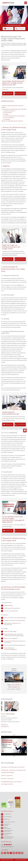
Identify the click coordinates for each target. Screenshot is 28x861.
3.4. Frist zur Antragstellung (8, 117)
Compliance (14, 623)
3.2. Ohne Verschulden (7, 112)
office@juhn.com (9, 28)
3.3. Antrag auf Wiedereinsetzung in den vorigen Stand (14, 116)
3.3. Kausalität (5, 114)
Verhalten (11, 620)
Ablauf (5, 617)
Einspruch (19, 219)
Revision (6, 645)
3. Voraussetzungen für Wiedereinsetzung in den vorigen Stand (13, 109)
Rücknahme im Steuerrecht (7, 778)
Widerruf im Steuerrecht (7, 775)
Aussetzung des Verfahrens (10, 641)
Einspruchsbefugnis (8, 634)
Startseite (3, 43)
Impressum (18, 859)
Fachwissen (8, 43)
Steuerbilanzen (14, 611)
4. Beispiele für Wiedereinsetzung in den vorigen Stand (12, 121)
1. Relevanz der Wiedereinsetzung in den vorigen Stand (12, 105)
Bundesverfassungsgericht (10, 649)
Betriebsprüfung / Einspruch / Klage (18, 43)
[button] (3, 679)
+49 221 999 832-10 (21, 28)
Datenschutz (23, 859)
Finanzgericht (10, 201)
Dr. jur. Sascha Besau (8, 714)
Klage (18, 50)
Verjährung (6, 608)
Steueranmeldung (8, 605)
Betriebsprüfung (22, 617)
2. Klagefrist (3, 107)
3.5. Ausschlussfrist (6, 119)
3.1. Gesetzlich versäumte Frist (9, 111)
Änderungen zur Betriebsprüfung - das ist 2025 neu (13, 767)
